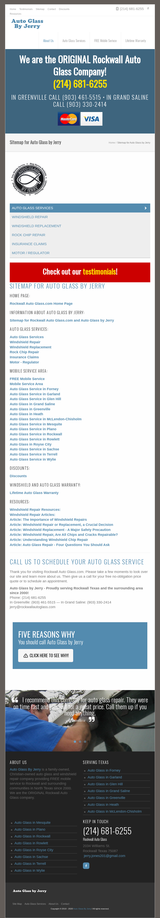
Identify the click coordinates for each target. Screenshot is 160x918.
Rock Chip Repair (28, 235)
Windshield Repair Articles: (32, 515)
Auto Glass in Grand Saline (32, 404)
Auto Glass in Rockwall (32, 836)
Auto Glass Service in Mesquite (36, 424)
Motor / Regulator (31, 253)
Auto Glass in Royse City (31, 444)
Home (13, 9)
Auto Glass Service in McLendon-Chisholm (46, 419)
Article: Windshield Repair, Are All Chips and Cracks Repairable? (64, 535)
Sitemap (40, 9)
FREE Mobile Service (27, 379)
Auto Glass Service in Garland (35, 394)
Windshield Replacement (36, 226)
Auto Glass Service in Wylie (33, 459)
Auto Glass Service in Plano (33, 429)
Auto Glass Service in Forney (34, 389)
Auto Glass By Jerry (25, 769)
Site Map (17, 904)
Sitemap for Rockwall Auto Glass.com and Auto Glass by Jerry (62, 320)
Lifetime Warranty (135, 40)
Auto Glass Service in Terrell (33, 454)
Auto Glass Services (73, 40)
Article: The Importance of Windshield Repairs (48, 520)
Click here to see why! (49, 655)
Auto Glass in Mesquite (32, 823)
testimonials (99, 271)
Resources (15, 14)
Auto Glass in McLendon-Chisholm (115, 811)
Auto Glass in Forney (104, 770)
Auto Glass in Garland (105, 777)
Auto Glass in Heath (26, 414)
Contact (52, 9)
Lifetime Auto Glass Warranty (34, 493)
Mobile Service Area (26, 384)
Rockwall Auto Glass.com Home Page (41, 304)
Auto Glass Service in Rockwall (36, 434)
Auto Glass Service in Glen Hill (35, 399)
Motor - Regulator (24, 362)
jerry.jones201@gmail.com (104, 856)
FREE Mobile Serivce (105, 40)
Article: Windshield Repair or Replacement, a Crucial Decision (61, 525)
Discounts (64, 9)
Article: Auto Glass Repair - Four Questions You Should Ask (60, 545)
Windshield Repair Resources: (35, 510)
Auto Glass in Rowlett (31, 843)
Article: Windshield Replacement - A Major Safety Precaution (60, 530)
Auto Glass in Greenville (30, 409)
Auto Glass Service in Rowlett (35, 439)
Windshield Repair (30, 217)
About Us (48, 40)
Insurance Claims (29, 244)
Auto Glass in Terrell (30, 864)
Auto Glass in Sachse (31, 857)
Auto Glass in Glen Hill (105, 784)
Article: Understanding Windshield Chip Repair (49, 540)
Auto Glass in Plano (29, 829)
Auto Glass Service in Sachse (34, 449)
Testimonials (26, 9)
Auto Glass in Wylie (29, 870)
